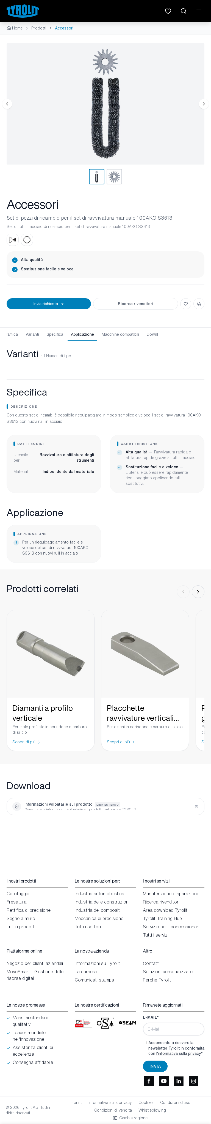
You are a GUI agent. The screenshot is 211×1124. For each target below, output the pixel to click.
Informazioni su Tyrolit (97, 963)
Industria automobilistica (99, 893)
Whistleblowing (152, 1110)
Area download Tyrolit (165, 910)
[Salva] (185, 303)
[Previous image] (7, 104)
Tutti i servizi (155, 935)
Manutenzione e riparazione (171, 893)
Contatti (151, 963)
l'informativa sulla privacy (178, 1053)
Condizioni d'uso (175, 1102)
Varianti (32, 334)
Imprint (76, 1102)
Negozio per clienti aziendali (35, 963)
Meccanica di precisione (99, 918)
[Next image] (204, 104)
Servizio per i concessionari (171, 926)
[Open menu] (198, 11)
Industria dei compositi (98, 910)
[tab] (96, 176)
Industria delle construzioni (102, 902)
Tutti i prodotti (21, 926)
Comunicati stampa (94, 980)
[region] (105, 104)
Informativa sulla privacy (110, 1102)
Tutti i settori (88, 926)
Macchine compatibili (120, 334)
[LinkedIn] (179, 1081)
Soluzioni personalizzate (168, 971)
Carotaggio (18, 893)
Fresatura (16, 902)
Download (156, 334)
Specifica (55, 334)
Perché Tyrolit (157, 980)
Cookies (146, 1102)
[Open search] (183, 11)
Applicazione (82, 334)
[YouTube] (164, 1081)
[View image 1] (105, 104)
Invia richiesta (46, 303)
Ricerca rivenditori (135, 303)
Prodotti (38, 28)
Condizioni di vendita (113, 1110)
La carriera (86, 971)
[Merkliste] (168, 11)
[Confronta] (198, 303)
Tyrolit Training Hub (162, 918)
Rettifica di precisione (29, 910)
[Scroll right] (198, 591)
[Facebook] (149, 1081)
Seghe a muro (21, 918)
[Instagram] (193, 1081)
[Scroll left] (183, 591)
